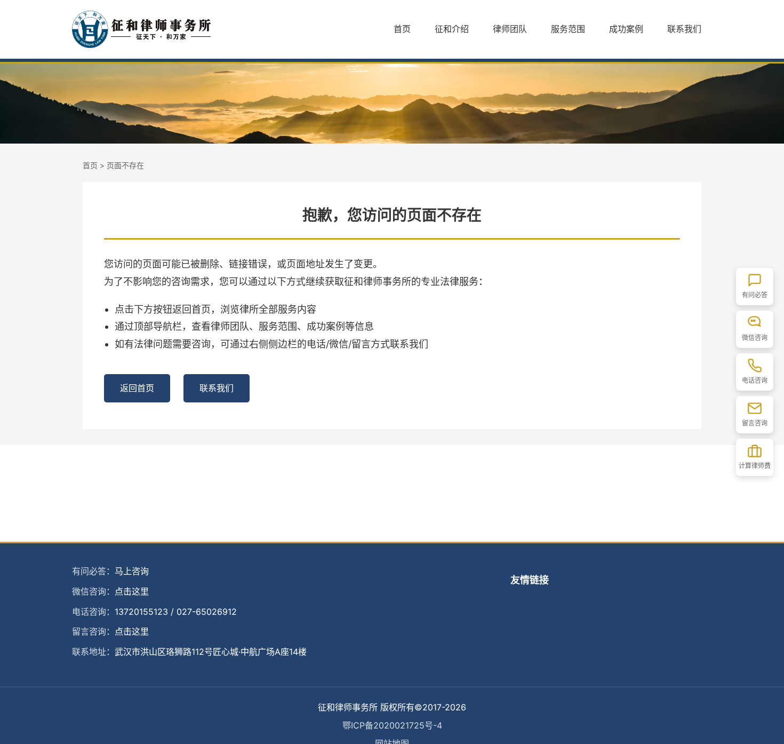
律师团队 (510, 28)
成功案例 (626, 28)
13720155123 (141, 611)
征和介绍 (452, 28)
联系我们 (684, 28)
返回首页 (137, 388)
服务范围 (568, 28)
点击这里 (132, 591)
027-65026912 (207, 611)
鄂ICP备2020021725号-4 (392, 725)
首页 (402, 28)
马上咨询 (132, 571)
